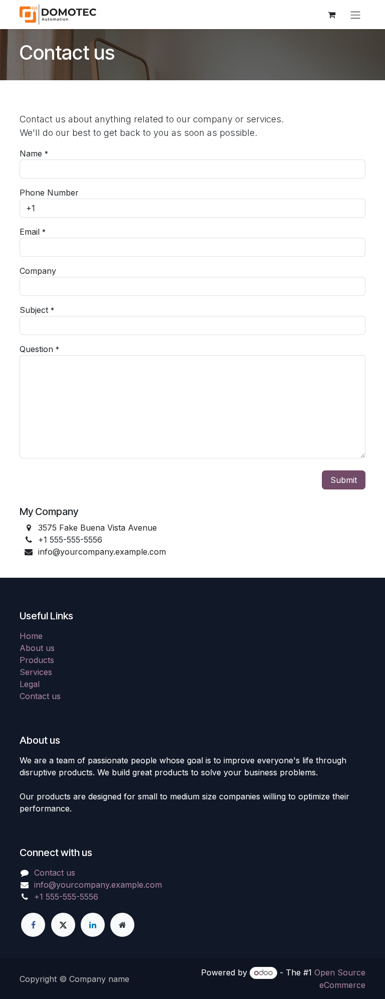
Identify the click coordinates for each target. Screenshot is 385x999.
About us (37, 648)
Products (37, 660)
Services (36, 672)
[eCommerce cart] (331, 15)
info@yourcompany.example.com (98, 885)
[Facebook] (33, 925)
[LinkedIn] (93, 925)
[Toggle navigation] (355, 14)
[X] (63, 925)
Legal (30, 684)
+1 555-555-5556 (66, 897)
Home (31, 636)
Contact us (40, 696)
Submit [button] (343, 480)
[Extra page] (122, 925)
